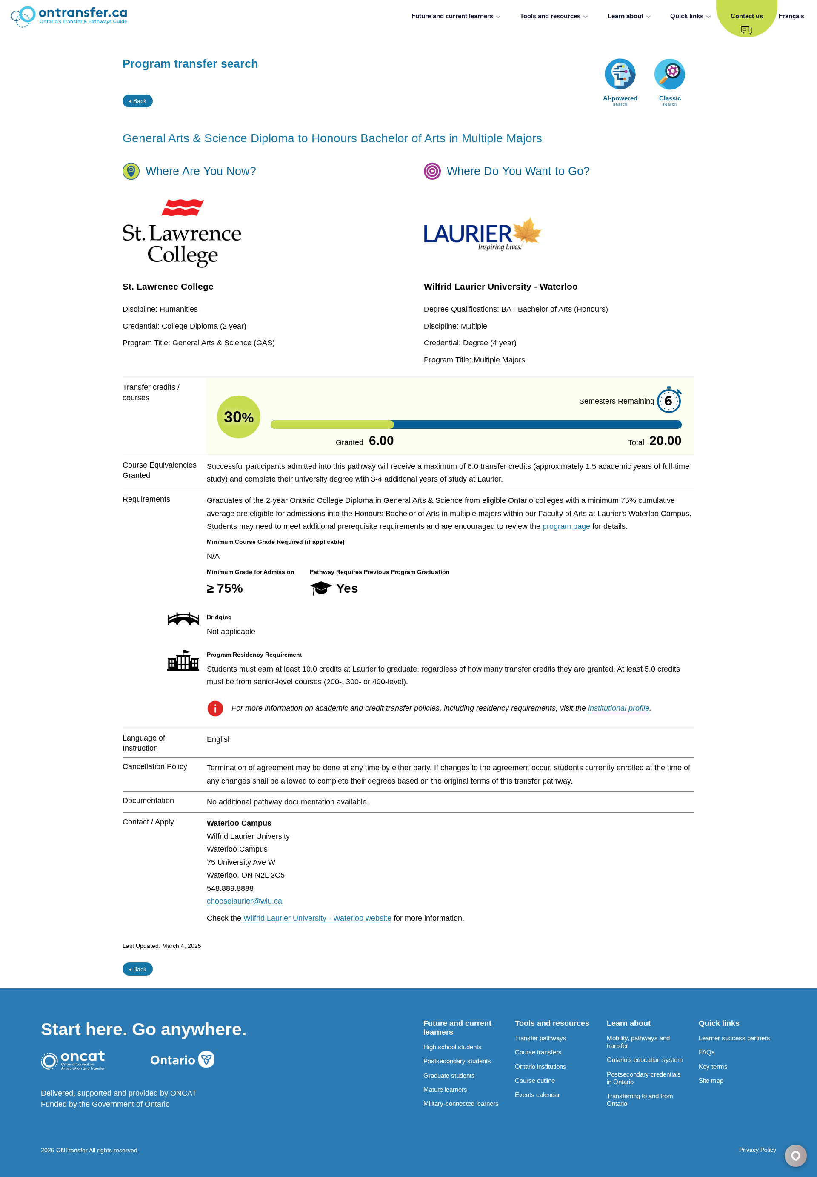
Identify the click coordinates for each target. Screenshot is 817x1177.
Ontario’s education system (645, 1059)
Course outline (535, 1080)
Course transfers (538, 1052)
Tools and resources (550, 16)
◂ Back (137, 101)
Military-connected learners (461, 1103)
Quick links (686, 16)
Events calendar (537, 1094)
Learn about (625, 16)
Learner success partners (734, 1038)
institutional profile (618, 708)
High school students (452, 1047)
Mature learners (445, 1089)
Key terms (713, 1066)
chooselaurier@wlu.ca (244, 901)
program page (566, 526)
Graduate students (449, 1075)
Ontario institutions (540, 1066)
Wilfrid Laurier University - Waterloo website (317, 918)
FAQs (707, 1052)
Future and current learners (452, 16)
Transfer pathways (540, 1038)
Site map (711, 1080)
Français (791, 16)
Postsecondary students (457, 1061)
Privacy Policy (757, 1149)
